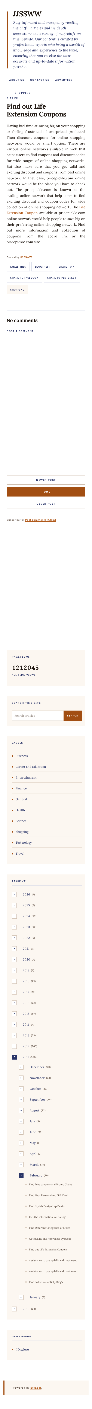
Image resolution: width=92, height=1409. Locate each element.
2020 (26, 959)
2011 (26, 1057)
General (21, 799)
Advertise (63, 79)
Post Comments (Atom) (40, 519)
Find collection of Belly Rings (46, 1282)
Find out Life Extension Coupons (48, 1249)
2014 (26, 1024)
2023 (26, 927)
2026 (26, 894)
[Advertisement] (46, 589)
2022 (26, 938)
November (37, 1078)
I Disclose (22, 1349)
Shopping (17, 289)
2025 (26, 905)
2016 (26, 1003)
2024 (26, 916)
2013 (26, 1035)
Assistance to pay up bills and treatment (53, 1260)
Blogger (36, 1387)
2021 (26, 949)
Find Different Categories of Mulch (49, 1227)
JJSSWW (27, 13)
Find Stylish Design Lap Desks (47, 1206)
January (35, 1297)
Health (20, 810)
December (37, 1067)
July (32, 1121)
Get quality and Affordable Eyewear (50, 1238)
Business (22, 756)
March (34, 1164)
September (37, 1099)
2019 (26, 970)
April (33, 1154)
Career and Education (31, 767)
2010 (26, 1309)
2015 (26, 1014)
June (33, 1132)
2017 (26, 992)
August (34, 1110)
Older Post (46, 503)
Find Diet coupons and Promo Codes (50, 1184)
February (36, 1175)
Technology (24, 842)
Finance (21, 788)
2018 (26, 981)
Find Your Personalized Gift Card (48, 1195)
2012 (26, 1046)
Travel (20, 854)
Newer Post (46, 479)
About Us (16, 79)
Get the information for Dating (47, 1217)
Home (46, 491)
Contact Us (39, 79)
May (33, 1143)
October (35, 1089)
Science (21, 821)
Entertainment (26, 777)
